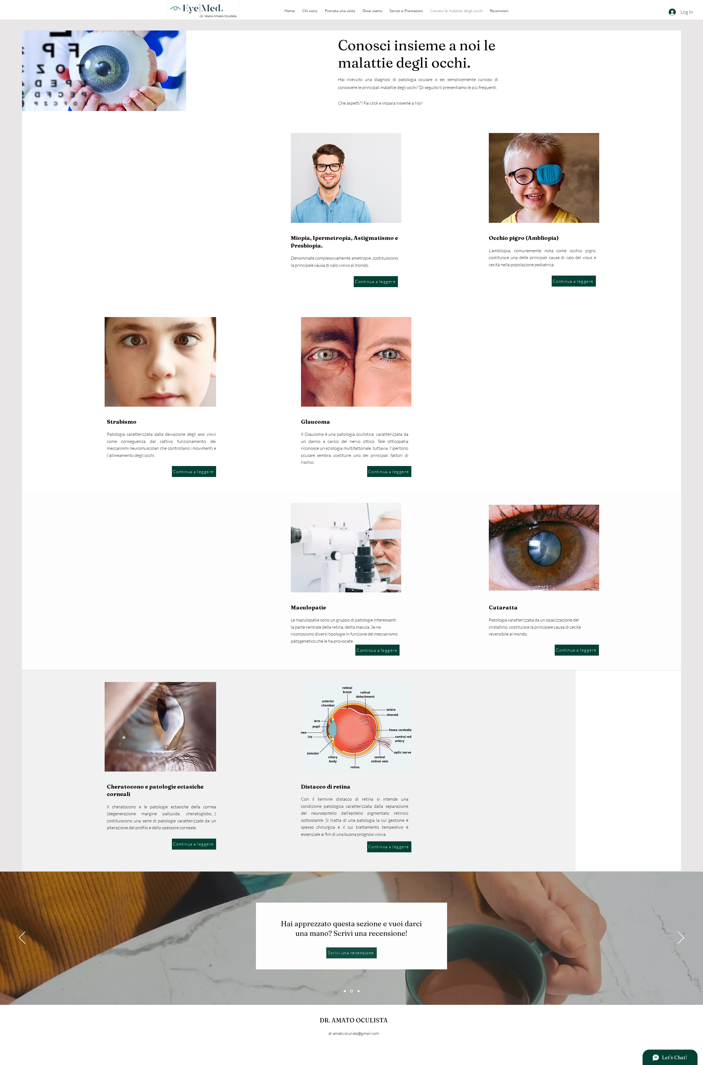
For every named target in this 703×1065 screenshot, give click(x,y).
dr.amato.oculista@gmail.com (353, 1033)
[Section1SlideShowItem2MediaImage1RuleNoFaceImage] (351, 990)
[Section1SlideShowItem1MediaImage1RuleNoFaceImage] (345, 991)
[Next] (681, 938)
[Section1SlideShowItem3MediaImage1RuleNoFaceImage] (358, 991)
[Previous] (22, 938)
